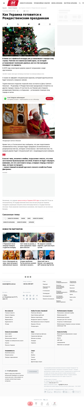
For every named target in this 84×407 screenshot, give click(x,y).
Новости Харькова (26, 3)
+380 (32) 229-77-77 (53, 382)
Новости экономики (11, 332)
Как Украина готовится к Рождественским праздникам (33, 8)
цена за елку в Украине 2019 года (28, 200)
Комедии (33, 340)
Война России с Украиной (39, 311)
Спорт (33, 350)
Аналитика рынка (10, 352)
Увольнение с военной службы (65, 313)
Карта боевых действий (37, 315)
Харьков (4, 8)
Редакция (45, 284)
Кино (32, 332)
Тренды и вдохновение (11, 357)
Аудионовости (9, 321)
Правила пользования (48, 298)
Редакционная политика (46, 287)
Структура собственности (73, 291)
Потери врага (34, 326)
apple (58, 391)
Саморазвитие (61, 342)
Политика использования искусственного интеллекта (60, 287)
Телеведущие (46, 293)
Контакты (72, 285)
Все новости (9, 311)
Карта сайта (73, 297)
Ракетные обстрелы (36, 313)
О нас (44, 281)
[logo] (13, 3)
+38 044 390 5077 (28, 284)
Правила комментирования (61, 301)
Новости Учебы (62, 332)
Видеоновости (9, 319)
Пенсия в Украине (10, 345)
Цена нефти (8, 334)
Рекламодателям (47, 296)
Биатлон (33, 359)
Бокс (32, 352)
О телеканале (46, 290)
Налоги (7, 343)
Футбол (33, 355)
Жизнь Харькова (56, 3)
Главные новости (10, 313)
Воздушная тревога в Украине (39, 319)
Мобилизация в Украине (65, 311)
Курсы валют (8, 336)
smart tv (66, 391)
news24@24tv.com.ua (9, 284)
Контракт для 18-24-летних (64, 319)
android (48, 391)
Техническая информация (73, 282)
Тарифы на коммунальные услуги (14, 340)
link (23, 295)
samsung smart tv (76, 391)
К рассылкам (33, 371)
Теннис (33, 357)
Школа (59, 338)
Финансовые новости (11, 338)
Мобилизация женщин (63, 317)
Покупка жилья (9, 355)
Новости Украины (12, 8)
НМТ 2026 (59, 340)
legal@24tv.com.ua (63, 384)
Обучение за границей (63, 344)
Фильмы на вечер (36, 338)
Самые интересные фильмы (38, 334)
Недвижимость (10, 350)
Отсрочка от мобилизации (64, 321)
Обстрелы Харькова (70, 3)
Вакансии (72, 288)
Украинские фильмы (36, 336)
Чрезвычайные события (42, 3)
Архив (71, 294)
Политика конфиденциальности (61, 282)
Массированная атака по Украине (40, 321)
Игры (71, 300)
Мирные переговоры (36, 317)
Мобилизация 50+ (62, 315)
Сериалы (33, 343)
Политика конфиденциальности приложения (61, 292)
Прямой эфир (8, 317)
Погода (7, 324)
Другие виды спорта (36, 361)
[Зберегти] (50, 24)
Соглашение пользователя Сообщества (59, 297)
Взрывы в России (35, 324)
